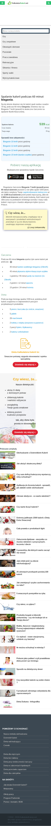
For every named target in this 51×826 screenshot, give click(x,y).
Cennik (7, 745)
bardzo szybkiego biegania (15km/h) (32, 267)
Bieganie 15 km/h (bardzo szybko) (17, 155)
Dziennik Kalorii (10, 738)
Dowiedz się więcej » (25, 364)
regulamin (37, 820)
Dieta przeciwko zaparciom (15, 769)
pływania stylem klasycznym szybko (32, 272)
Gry (4, 36)
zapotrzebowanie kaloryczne (35, 192)
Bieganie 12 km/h (10, 150)
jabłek (13, 314)
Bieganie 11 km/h (10, 146)
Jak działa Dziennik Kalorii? (15, 785)
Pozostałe (6, 52)
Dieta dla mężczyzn (12, 754)
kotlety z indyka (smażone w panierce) (27, 323)
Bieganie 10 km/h (10, 142)
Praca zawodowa (10, 57)
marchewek (17, 318)
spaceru (29, 283)
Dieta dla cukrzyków (12, 773)
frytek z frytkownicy (24, 327)
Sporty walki (7, 73)
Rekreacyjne (8, 62)
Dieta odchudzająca (12, 742)
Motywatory (8, 789)
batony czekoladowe (20, 332)
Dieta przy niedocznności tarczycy (18, 762)
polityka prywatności (20, 822)
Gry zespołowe (9, 42)
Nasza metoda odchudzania (15, 734)
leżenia (30, 288)
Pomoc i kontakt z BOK (13, 802)
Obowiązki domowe (11, 47)
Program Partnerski (12, 798)
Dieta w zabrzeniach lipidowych (17, 766)
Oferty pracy (9, 794)
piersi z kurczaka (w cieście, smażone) (27, 309)
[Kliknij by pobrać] (15, 177)
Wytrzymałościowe (10, 78)
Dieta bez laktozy (11, 758)
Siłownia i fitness (9, 68)
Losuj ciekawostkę (37, 227)
